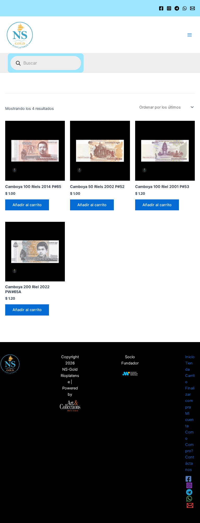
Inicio (190, 357)
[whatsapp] (190, 498)
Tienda (189, 366)
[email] (190, 505)
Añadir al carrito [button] (27, 205)
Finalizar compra (189, 397)
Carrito (190, 378)
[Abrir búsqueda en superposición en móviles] (46, 63)
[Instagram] (169, 8)
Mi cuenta (189, 419)
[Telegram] (176, 8)
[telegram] (190, 492)
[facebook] (189, 479)
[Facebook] (161, 8)
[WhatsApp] (184, 8)
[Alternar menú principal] (189, 34)
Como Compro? (189, 441)
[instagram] (190, 485)
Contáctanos (189, 463)
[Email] (192, 8)
